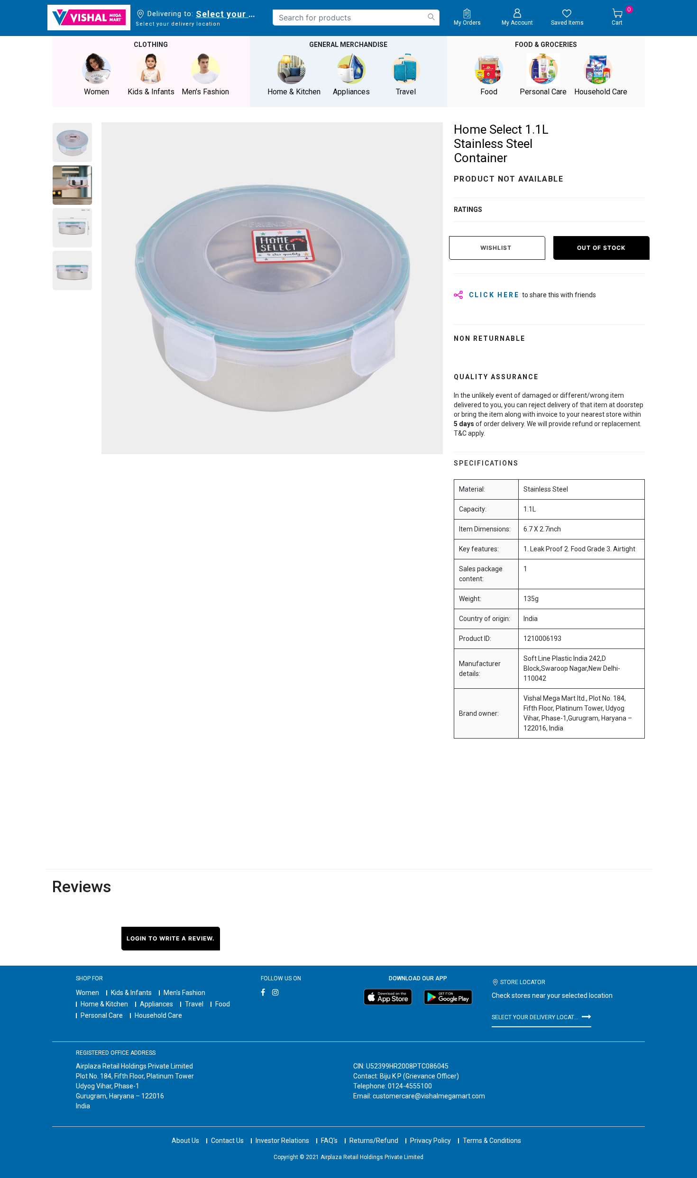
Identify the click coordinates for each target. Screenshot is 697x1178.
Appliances (156, 1004)
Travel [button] (406, 91)
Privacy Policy (430, 1140)
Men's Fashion (184, 992)
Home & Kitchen (104, 1004)
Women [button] (96, 91)
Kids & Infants (131, 992)
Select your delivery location (227, 14)
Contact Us (227, 1140)
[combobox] (356, 17)
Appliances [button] (351, 91)
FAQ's (329, 1140)
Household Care (158, 1015)
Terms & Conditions (492, 1140)
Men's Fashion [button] (205, 91)
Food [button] (488, 91)
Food (222, 1004)
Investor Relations (282, 1140)
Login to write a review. (171, 938)
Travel (194, 1004)
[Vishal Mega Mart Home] (88, 17)
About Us (185, 1140)
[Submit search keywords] (431, 17)
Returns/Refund (373, 1140)
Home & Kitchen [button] (294, 91)
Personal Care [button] (543, 91)
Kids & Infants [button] (151, 91)
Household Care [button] (600, 91)
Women (87, 992)
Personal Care (102, 1015)
